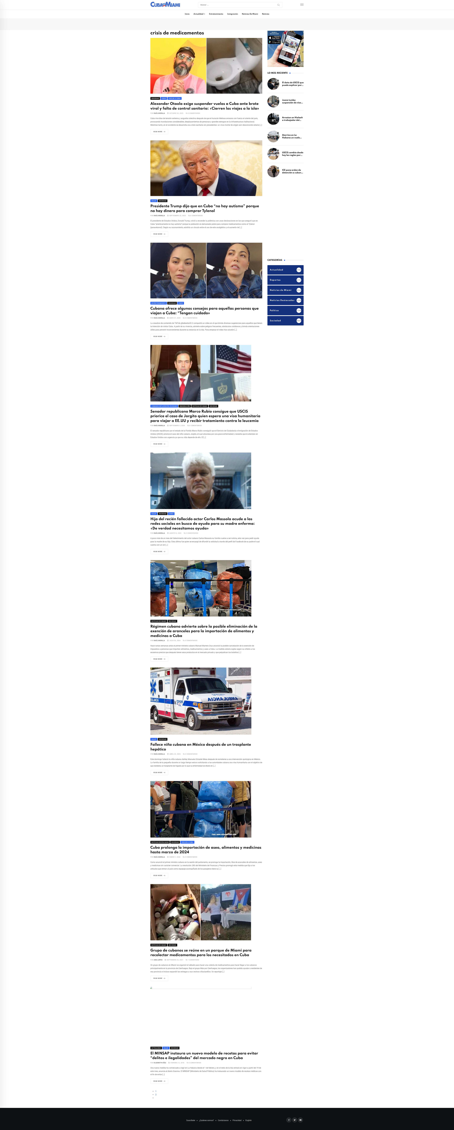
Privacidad (237, 1109)
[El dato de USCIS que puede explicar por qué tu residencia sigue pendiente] (273, 85)
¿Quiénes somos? (206, 1109)
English (248, 1109)
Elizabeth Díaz (160, 1051)
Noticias (265, 14)
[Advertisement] (285, 218)
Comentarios (194, 114)
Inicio (187, 14)
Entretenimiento (216, 14)
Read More (157, 132)
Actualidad (198, 14)
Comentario (193, 949)
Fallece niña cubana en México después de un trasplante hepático (205, 740)
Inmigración (232, 14)
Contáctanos (223, 1109)
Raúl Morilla (159, 114)
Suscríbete (190, 1109)
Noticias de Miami (250, 14)
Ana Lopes (158, 949)
